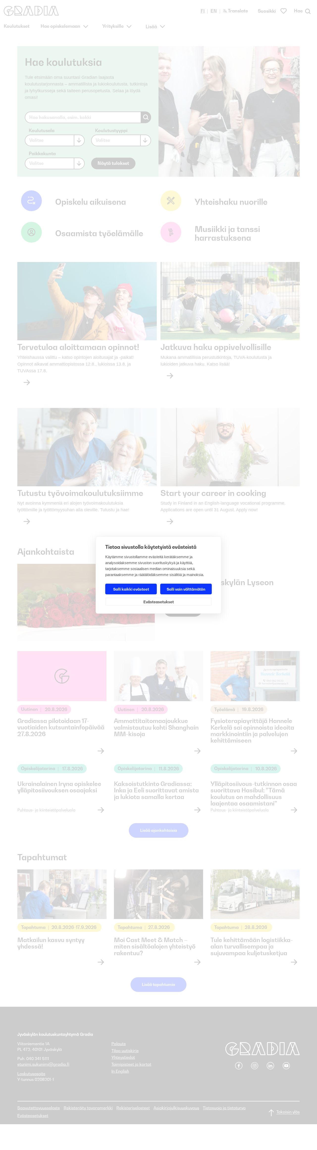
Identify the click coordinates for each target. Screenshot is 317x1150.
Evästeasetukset (158, 602)
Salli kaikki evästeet (131, 589)
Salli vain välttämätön (186, 589)
